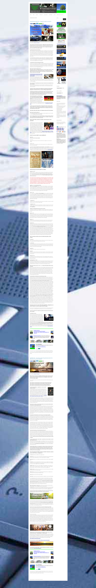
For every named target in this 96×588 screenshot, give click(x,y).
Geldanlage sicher (47, 350)
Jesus (50, 351)
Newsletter (41, 14)
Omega (43, 352)
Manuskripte (50, 14)
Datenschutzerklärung (32, 579)
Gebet (48, 351)
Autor (54, 14)
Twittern (37, 348)
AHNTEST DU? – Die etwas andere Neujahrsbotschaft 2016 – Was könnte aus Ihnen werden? (41, 358)
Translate (63, 42)
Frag (46, 351)
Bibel (39, 351)
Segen (51, 352)
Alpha (38, 351)
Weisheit (31, 353)
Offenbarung (40, 352)
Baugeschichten (43, 350)
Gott (49, 351)
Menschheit (33, 352)
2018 (36, 351)
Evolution (45, 351)
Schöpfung (49, 352)
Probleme (45, 352)
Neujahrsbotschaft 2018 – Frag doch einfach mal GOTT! (40, 21)
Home (30, 14)
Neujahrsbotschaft (36, 352)
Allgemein (40, 350)
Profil (33, 14)
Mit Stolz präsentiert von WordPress (39, 579)
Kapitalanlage (51, 350)
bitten (41, 351)
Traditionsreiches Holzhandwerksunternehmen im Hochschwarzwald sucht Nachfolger (61, 104)
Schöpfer (47, 352)
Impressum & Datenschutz (60, 14)
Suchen (64, 19)
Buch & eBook (45, 14)
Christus (43, 351)
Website (37, 14)
